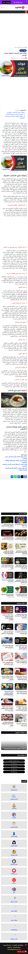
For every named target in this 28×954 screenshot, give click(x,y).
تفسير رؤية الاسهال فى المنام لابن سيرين (7, 646)
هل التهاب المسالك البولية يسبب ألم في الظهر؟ (14, 749)
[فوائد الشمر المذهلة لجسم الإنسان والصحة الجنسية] (21, 589)
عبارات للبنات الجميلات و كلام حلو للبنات (21, 632)
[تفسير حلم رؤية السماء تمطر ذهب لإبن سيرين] (21, 686)
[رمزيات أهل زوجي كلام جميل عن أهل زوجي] (7, 657)
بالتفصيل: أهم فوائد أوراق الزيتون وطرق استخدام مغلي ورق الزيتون (21, 552)
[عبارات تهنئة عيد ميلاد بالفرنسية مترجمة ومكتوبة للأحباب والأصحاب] (7, 609)
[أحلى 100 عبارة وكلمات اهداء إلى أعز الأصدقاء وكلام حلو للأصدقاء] (21, 671)
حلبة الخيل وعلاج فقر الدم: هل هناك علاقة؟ (21, 525)
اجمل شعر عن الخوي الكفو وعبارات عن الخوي (7, 632)
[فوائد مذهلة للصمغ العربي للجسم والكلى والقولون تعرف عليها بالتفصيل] (21, 575)
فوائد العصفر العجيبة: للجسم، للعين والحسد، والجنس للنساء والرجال (7, 567)
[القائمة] (26, 8)
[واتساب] (15, 476)
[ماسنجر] (18, 476)
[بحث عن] (1, 8)
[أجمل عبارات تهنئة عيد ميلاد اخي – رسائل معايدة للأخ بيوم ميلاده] (21, 702)
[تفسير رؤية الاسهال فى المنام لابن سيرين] (7, 640)
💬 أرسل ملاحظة (21, 951)
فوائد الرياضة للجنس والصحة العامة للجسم (7, 580)
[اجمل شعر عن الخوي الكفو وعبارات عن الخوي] (7, 627)
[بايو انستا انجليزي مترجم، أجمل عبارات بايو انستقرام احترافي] (21, 640)
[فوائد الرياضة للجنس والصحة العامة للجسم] (7, 575)
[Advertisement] (14, 30)
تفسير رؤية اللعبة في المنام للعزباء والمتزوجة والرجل (7, 723)
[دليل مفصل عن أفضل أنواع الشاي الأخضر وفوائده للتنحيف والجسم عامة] (21, 560)
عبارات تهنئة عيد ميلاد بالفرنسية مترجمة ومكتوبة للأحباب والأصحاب (8, 617)
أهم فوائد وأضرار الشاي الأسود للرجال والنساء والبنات (7, 538)
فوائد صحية (17, 47)
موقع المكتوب (22, 58)
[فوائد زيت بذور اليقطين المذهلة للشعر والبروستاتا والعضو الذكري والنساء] (7, 546)
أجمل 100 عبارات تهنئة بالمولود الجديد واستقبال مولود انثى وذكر (7, 708)
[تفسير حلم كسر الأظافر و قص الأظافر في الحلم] (21, 656)
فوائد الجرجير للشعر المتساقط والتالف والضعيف (7, 595)
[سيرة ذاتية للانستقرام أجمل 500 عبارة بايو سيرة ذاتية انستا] (21, 609)
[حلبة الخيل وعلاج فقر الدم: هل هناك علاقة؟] (21, 519)
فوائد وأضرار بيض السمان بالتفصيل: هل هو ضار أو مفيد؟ (21, 538)
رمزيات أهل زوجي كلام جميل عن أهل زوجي (8, 663)
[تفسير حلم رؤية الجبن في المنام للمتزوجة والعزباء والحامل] (7, 671)
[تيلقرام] (12, 476)
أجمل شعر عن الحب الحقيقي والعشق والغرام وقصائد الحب (8, 693)
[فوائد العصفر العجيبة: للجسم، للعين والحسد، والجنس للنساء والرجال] (7, 560)
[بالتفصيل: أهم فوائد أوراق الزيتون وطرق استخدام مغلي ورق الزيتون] (21, 546)
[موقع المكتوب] (20, 7)
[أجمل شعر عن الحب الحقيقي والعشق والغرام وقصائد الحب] (7, 686)
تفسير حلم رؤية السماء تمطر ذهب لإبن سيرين (21, 692)
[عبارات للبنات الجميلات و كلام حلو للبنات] (21, 627)
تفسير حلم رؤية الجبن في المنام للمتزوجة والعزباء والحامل (7, 677)
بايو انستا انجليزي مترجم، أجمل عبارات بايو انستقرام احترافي (21, 647)
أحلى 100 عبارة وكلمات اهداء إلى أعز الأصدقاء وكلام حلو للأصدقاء (21, 677)
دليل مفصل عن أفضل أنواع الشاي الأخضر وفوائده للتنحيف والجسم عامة (21, 567)
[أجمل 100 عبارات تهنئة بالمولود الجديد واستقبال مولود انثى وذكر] (7, 702)
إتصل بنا (14, 945)
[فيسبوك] (25, 476)
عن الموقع (9, 947)
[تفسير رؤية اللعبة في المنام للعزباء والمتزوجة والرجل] (7, 717)
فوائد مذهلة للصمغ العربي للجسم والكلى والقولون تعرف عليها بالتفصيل (21, 581)
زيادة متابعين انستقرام (14, 760)
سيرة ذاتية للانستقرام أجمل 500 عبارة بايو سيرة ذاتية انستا (21, 615)
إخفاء (17, 110)
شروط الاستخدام (17, 947)
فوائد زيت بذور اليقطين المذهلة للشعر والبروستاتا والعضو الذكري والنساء (8, 552)
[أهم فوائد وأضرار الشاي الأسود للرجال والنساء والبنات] (7, 533)
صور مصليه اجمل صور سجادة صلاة (22, 724)
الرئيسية (23, 47)
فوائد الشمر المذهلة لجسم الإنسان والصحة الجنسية (21, 595)
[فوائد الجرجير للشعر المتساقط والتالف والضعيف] (7, 589)
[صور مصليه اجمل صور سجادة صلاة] (21, 718)
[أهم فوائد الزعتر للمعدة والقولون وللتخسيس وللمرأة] (7, 519)
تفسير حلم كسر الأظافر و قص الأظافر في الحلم (21, 661)
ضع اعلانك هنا (14, 763)
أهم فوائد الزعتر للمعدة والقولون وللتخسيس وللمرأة (7, 525)
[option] (14, 742)
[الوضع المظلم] (4, 8)
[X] (22, 476)
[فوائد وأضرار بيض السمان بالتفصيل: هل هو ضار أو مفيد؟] (21, 533)
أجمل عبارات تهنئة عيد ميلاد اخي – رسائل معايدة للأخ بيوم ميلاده (21, 708)
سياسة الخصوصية (7, 945)
